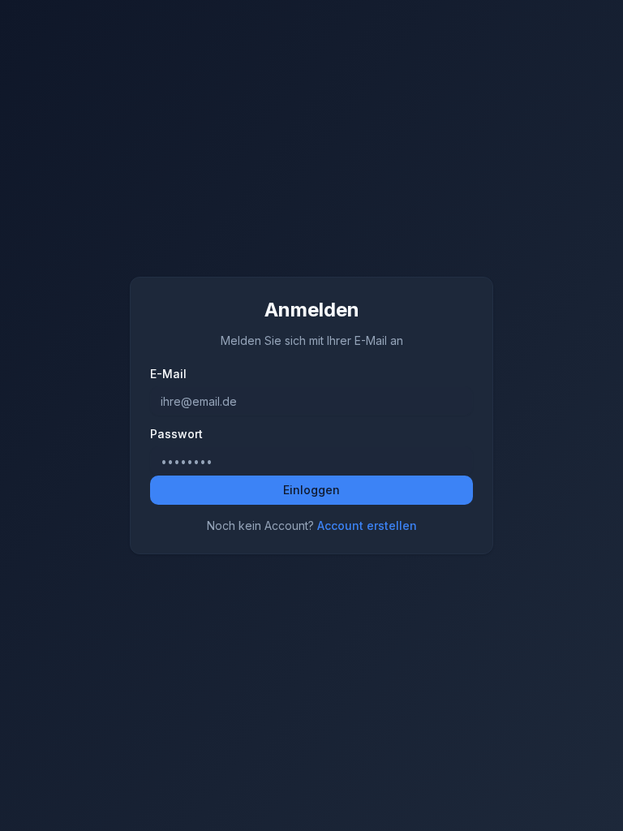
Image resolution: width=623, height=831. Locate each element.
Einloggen (311, 490)
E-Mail (168, 374)
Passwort (176, 434)
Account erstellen (367, 525)
